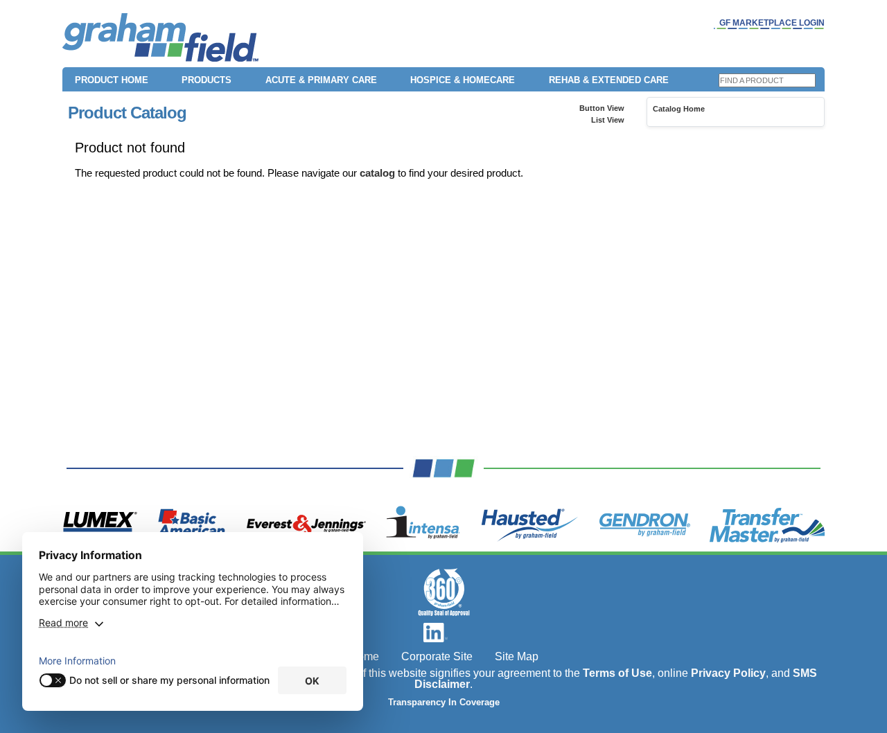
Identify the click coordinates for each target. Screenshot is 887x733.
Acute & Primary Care (321, 80)
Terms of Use (617, 673)
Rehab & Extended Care (609, 80)
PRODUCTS (206, 80)
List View (607, 120)
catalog (377, 173)
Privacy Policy (728, 673)
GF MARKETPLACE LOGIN (772, 23)
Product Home (111, 80)
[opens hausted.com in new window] (530, 525)
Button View (601, 108)
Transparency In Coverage (444, 702)
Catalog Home (679, 109)
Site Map (516, 656)
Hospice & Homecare (462, 80)
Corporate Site (437, 656)
